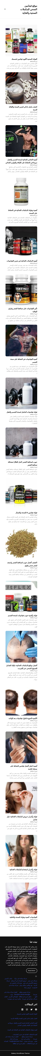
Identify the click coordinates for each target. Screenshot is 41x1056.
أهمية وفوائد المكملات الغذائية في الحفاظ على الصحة (22, 1030)
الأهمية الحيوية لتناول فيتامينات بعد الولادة (23, 718)
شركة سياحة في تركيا (20, 978)
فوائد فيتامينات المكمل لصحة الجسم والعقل (22, 412)
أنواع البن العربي (13, 997)
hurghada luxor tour (16, 1041)
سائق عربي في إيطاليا (25, 997)
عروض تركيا (27, 988)
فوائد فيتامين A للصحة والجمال (26, 512)
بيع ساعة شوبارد (28, 1041)
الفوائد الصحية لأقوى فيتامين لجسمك (24, 59)
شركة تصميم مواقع (25, 992)
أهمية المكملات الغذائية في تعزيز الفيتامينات (22, 261)
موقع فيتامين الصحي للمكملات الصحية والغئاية (28, 9)
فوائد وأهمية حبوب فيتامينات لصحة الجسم (22, 615)
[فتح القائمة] (5, 9)
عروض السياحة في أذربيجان (19, 981)
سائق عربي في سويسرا (14, 999)
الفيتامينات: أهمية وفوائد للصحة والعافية (23, 917)
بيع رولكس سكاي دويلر (25, 985)
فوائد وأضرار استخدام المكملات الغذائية (23, 869)
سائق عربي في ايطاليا (19, 1043)
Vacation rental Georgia (22, 994)
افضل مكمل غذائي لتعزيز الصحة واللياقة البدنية (24, 1018)
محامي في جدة (25, 1039)
